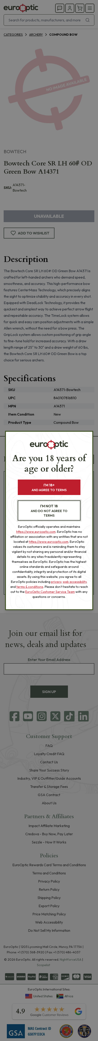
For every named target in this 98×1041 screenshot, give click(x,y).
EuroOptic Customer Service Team (50, 592)
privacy (56, 582)
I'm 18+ (49, 487)
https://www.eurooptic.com (36, 532)
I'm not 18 (49, 511)
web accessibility (75, 582)
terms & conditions (29, 587)
